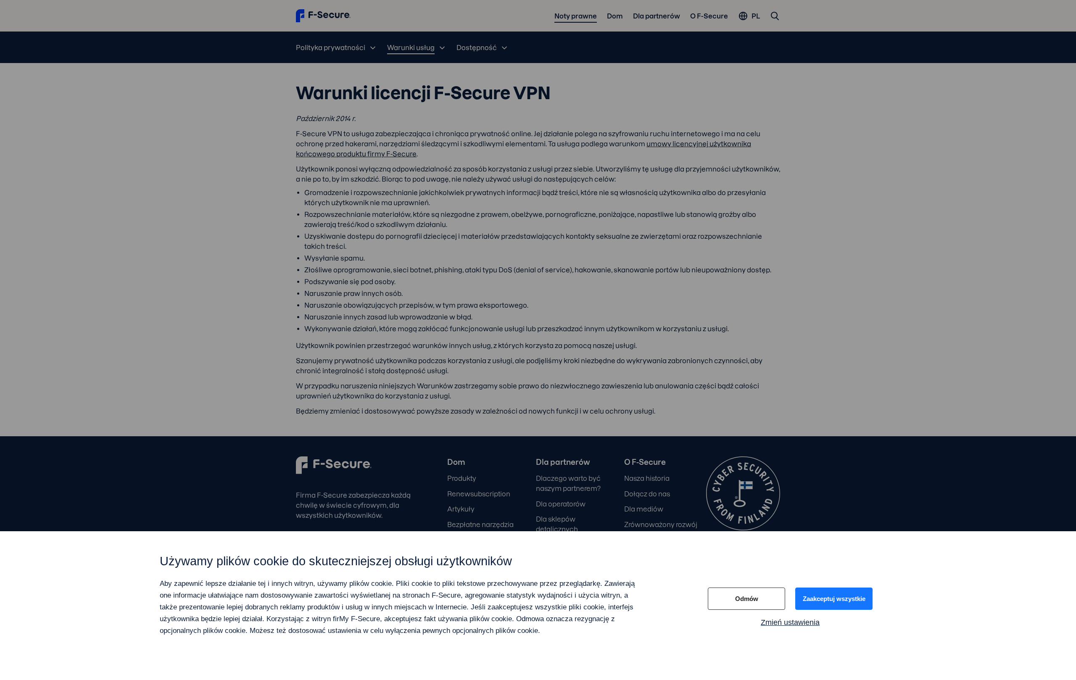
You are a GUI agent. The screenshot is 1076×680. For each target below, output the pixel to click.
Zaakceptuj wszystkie (834, 598)
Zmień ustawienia (790, 622)
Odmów (746, 598)
